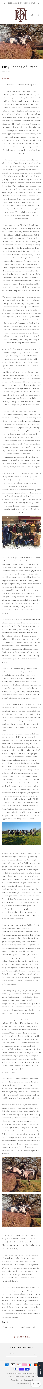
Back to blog (23, 1337)
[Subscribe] (34, 1354)
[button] (4, 15)
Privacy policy (31, 1376)
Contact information (23, 1384)
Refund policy (19, 1376)
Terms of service (16, 1380)
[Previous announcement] (4, 3)
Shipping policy (29, 1380)
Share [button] (6, 79)
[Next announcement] (38, 3)
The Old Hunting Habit (20, 1373)
